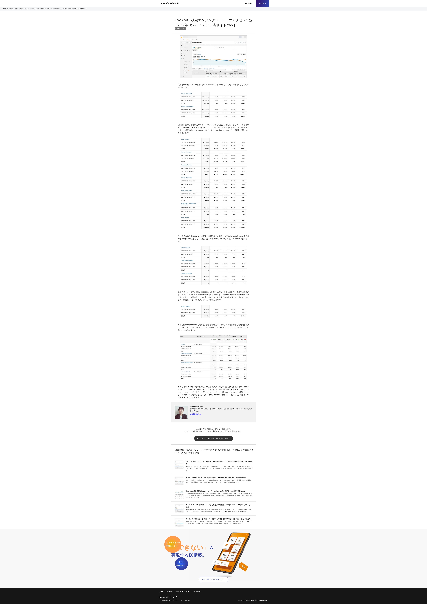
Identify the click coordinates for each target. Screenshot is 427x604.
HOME (13, 8)
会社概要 (169, 591)
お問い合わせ (262, 3)
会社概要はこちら (195, 414)
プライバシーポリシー (182, 591)
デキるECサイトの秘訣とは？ (213, 579)
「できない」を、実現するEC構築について (213, 438)
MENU (250, 3)
